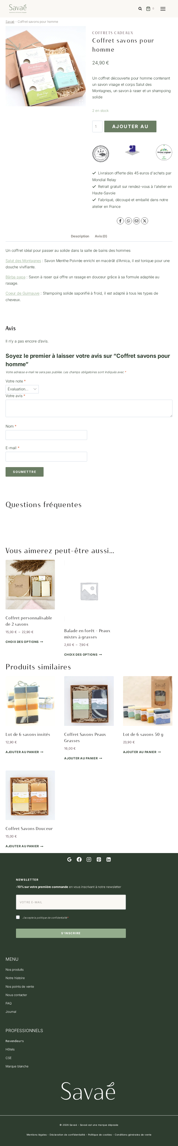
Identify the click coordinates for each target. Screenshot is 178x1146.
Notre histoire (15, 978)
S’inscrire (71, 933)
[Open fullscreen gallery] (81, 101)
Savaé (10, 21)
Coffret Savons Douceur (29, 828)
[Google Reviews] (69, 859)
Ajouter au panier (130, 128)
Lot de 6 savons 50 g (143, 734)
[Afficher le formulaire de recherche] (140, 8)
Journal (11, 1011)
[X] (144, 220)
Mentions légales (37, 1134)
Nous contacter (16, 995)
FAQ (9, 1003)
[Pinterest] (99, 859)
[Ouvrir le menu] (165, 8)
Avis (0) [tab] (101, 236)
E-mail (12, 447)
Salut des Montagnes (23, 260)
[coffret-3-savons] (46, 66)
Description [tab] (80, 236)
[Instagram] (89, 859)
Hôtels (10, 1049)
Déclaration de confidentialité (67, 1134)
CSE (9, 1058)
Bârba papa (15, 277)
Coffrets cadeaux (112, 33)
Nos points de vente (20, 986)
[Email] (136, 220)
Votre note (16, 381)
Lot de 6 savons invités (28, 734)
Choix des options (22, 642)
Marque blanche (17, 1066)
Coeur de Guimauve (22, 293)
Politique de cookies (100, 1134)
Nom (11, 426)
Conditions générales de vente (133, 1134)
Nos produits (15, 969)
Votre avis (15, 395)
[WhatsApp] (128, 220)
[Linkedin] (108, 859)
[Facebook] (120, 220)
